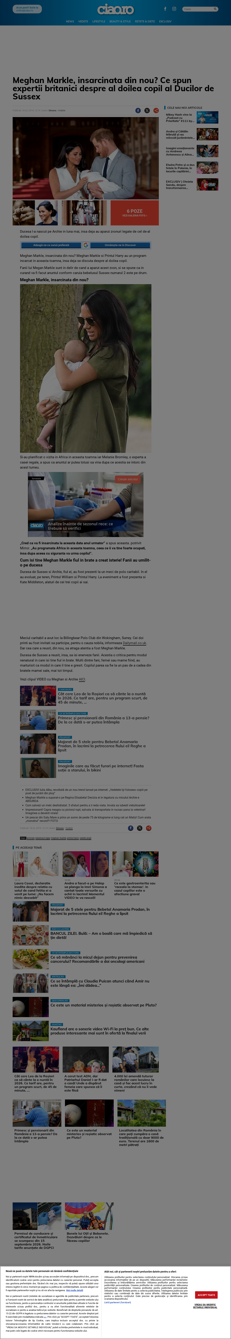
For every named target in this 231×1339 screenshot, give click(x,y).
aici (45, 1317)
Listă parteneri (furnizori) (117, 1302)
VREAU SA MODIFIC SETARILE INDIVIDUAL (205, 1306)
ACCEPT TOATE (206, 1295)
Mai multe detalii (74, 1290)
